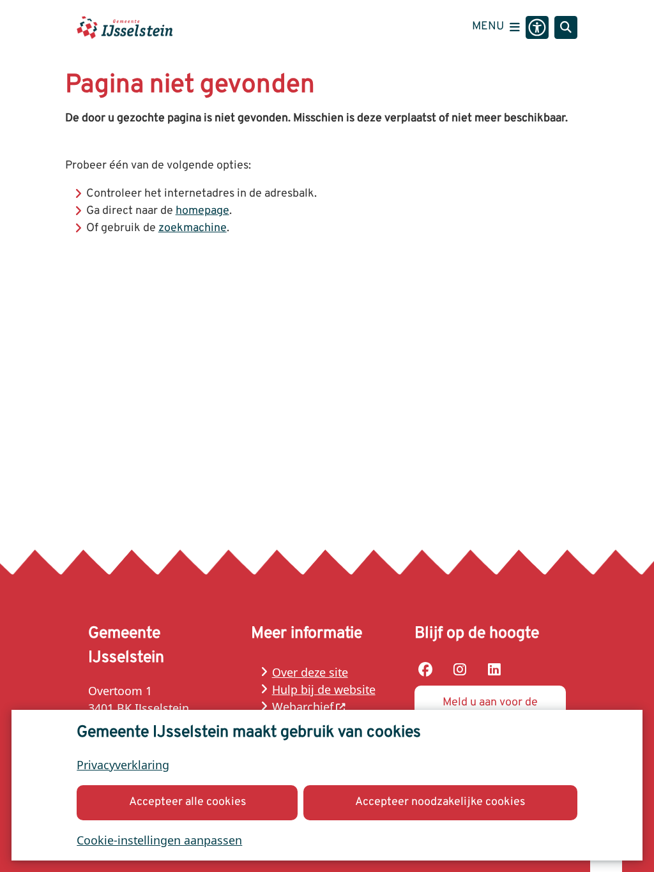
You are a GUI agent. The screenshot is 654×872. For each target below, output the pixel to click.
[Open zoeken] (565, 27)
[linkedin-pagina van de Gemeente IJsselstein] (494, 669)
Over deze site (310, 672)
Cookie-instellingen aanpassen (159, 840)
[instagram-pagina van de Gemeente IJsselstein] (459, 669)
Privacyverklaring (123, 764)
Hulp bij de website (324, 689)
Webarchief (302, 706)
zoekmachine (192, 228)
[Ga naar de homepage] (124, 27)
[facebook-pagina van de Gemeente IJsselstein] (425, 669)
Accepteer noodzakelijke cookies (440, 802)
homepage (202, 211)
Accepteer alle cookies (187, 802)
